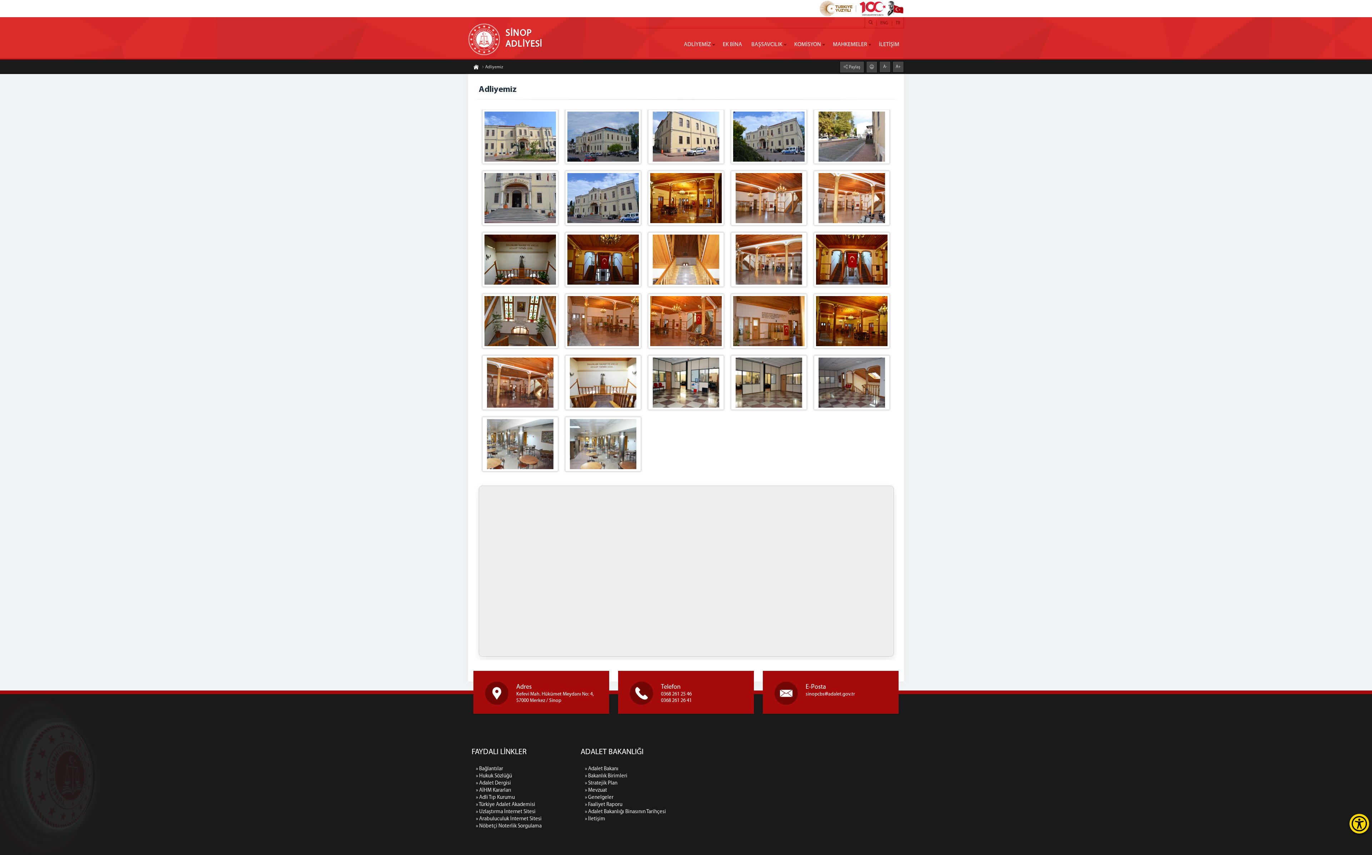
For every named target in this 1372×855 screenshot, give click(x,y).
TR (898, 23)
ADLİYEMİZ (697, 45)
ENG (884, 23)
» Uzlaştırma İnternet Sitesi (506, 812)
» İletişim (595, 819)
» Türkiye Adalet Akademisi (505, 804)
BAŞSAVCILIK (766, 45)
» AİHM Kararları (493, 790)
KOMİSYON (807, 45)
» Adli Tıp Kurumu (495, 797)
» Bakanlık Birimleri (606, 776)
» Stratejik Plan (601, 783)
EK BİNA (732, 45)
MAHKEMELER (850, 45)
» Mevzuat (596, 790)
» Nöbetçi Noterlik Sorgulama (509, 826)
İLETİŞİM (889, 45)
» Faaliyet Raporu (603, 804)
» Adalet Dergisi (493, 783)
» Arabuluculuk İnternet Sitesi (509, 819)
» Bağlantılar (489, 769)
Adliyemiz (494, 67)
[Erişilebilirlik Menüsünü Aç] (1359, 824)
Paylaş (854, 67)
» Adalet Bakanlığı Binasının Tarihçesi (625, 812)
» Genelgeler (599, 797)
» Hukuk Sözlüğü (494, 776)
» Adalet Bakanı (601, 769)
